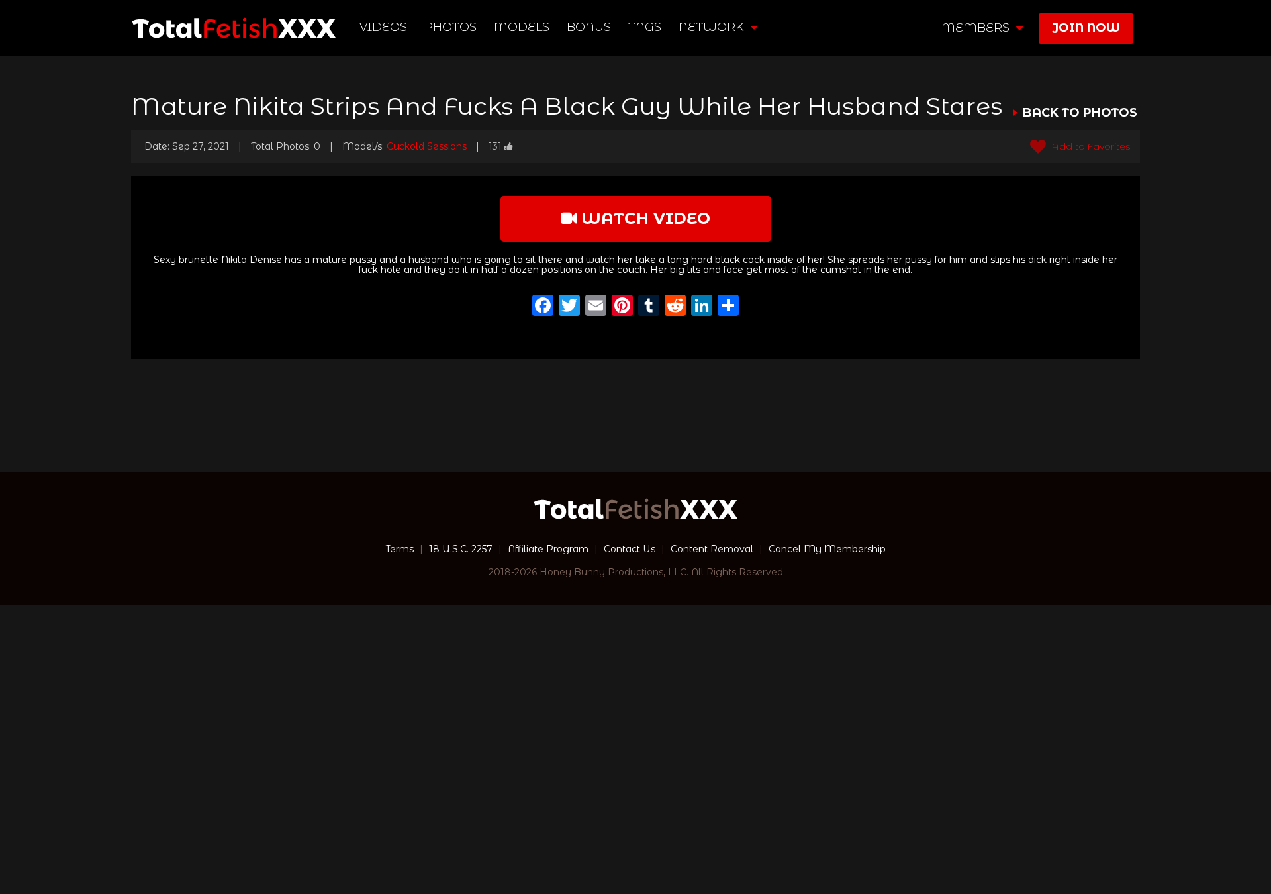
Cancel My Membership (827, 549)
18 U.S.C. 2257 (461, 549)
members (977, 28)
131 (495, 146)
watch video (643, 218)
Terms (399, 549)
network (713, 27)
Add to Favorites (1089, 146)
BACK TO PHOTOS (1080, 112)
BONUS (589, 27)
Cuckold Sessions (427, 146)
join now (1086, 28)
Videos (383, 27)
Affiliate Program (548, 549)
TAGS (644, 27)
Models (521, 27)
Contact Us (629, 549)
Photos (450, 27)
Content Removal (712, 549)
